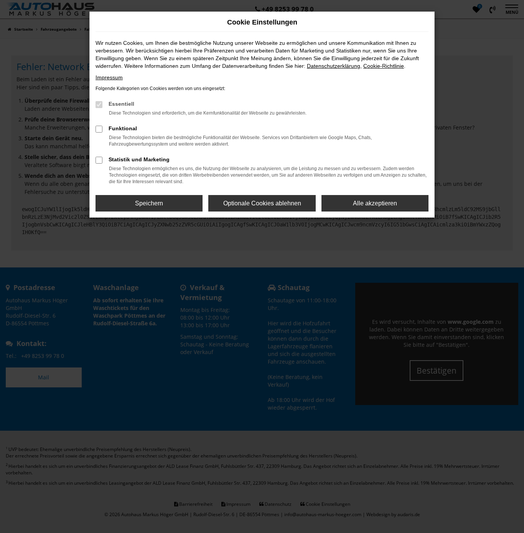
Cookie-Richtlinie (383, 66)
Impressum (109, 77)
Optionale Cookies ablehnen (262, 203)
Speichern (149, 203)
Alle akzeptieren (375, 203)
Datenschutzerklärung (333, 66)
